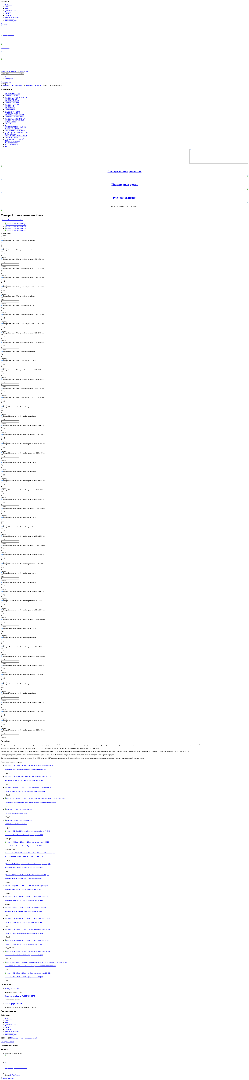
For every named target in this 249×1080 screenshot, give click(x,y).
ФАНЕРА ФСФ (10, 108)
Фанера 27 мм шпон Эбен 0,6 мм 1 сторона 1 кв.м (19, 684)
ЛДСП (7, 146)
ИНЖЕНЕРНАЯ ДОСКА (13, 129)
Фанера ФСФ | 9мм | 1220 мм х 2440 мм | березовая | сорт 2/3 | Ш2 (23, 922)
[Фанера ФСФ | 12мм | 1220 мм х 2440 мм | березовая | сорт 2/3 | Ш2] (27, 864)
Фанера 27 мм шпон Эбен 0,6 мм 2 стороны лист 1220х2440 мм (24, 730)
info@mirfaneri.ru (14, 1075)
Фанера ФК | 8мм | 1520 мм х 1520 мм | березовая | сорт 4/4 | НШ (23, 846)
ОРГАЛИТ (8, 123)
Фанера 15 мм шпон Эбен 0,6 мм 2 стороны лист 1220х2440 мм (24, 508)
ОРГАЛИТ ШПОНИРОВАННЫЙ (16, 136)
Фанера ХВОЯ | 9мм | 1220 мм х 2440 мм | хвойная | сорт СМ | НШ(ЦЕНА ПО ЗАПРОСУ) (30, 802)
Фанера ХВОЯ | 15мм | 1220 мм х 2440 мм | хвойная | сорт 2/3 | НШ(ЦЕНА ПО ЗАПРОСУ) (30, 966)
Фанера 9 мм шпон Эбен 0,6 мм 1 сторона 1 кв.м (19, 351)
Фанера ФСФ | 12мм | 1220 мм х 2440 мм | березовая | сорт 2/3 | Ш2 (24, 867)
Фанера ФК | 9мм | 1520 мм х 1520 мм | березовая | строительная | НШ (25, 791)
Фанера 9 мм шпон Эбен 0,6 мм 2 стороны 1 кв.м (19, 360)
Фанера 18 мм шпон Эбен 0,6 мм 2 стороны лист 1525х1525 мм (24, 545)
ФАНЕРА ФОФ (10, 109)
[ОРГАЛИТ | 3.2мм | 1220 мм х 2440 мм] (18, 809)
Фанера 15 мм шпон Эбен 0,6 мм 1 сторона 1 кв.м (19, 462)
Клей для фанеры (10, 134)
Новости (7, 1022)
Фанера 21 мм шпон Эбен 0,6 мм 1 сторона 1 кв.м (19, 573)
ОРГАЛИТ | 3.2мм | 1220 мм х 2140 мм (16, 824)
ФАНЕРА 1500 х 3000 (12, 102)
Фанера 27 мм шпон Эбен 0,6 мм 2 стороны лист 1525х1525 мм (24, 711)
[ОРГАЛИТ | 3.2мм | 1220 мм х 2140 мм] (18, 820)
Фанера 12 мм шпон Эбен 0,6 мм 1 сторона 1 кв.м (19, 407)
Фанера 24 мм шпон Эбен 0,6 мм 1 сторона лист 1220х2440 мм (24, 665)
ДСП (6, 125)
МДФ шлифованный (11, 144)
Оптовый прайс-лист (12, 1031)
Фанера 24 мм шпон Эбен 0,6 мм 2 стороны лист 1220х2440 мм (24, 674)
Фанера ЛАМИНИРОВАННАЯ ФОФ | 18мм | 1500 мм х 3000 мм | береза (25, 856)
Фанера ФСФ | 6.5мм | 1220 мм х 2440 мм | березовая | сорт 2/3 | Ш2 (24, 780)
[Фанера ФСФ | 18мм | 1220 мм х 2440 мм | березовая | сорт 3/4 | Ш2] (27, 951)
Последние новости (7, 1042)
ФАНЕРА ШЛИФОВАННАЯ (14, 116)
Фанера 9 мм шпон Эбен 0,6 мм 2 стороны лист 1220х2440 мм (23, 397)
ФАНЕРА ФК (9, 106)
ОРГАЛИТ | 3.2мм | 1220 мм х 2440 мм (16, 813)
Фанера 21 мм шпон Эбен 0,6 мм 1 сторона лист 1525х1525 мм (24, 591)
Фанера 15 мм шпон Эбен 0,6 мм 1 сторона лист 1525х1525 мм (24, 480)
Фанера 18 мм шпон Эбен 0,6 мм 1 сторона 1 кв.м (19, 517)
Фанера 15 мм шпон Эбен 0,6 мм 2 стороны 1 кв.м (19, 471)
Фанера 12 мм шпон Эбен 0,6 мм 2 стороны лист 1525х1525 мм (24, 434)
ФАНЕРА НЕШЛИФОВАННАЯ (15, 118)
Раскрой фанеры (124, 197)
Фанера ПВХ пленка (11, 137)
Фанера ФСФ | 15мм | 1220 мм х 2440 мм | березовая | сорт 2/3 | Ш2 (24, 977)
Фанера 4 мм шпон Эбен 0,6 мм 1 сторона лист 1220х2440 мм (23, 277)
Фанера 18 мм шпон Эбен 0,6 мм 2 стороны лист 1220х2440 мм (24, 564)
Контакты (4, 24)
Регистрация (9, 79)
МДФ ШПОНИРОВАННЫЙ (14, 139)
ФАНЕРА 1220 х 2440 (12, 101)
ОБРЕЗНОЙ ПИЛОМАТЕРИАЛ (15, 130)
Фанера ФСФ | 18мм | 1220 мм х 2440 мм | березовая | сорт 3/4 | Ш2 (24, 955)
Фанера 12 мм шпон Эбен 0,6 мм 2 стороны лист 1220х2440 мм (24, 453)
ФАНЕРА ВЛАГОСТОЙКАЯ (14, 115)
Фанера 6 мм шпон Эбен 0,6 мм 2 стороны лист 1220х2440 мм (23, 342)
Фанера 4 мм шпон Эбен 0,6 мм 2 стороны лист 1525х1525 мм (23, 268)
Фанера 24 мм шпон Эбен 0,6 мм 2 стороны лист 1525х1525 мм (24, 656)
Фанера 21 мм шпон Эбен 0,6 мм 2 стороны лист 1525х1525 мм (24, 601)
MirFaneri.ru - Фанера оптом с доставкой (23, 1038)
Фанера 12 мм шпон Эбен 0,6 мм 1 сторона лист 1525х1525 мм (24, 425)
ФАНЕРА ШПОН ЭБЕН (33, 85)
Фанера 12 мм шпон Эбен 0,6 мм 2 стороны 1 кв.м (19, 416)
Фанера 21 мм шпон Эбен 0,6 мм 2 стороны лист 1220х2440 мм (24, 619)
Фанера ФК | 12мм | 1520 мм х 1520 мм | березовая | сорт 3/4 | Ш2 (23, 878)
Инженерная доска (124, 184)
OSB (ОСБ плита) (11, 122)
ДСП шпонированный (12, 141)
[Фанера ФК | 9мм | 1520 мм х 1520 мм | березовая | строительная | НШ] (28, 787)
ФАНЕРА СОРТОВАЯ (12, 111)
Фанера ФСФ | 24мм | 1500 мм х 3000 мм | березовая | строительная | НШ (25, 769)
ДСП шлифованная (11, 143)
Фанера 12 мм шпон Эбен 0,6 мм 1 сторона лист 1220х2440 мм (24, 444)
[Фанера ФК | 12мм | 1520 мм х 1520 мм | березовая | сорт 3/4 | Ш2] (27, 875)
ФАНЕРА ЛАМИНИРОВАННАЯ (16, 97)
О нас (6, 1020)
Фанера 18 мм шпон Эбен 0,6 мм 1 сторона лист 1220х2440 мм (24, 554)
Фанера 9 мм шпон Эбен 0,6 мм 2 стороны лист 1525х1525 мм (23, 379)
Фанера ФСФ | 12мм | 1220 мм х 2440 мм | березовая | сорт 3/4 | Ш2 (24, 933)
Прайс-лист (8, 1019)
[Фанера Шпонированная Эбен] (12, 220)
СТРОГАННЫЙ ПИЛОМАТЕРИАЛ (17, 132)
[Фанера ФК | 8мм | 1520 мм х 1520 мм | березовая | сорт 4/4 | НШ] (27, 842)
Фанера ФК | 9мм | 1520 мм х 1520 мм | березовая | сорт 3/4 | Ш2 (23, 889)
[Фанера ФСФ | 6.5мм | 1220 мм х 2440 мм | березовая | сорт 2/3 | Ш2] (28, 776)
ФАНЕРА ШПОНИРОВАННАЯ (12, 85)
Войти (7, 77)
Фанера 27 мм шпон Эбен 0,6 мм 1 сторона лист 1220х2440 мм (24, 721)
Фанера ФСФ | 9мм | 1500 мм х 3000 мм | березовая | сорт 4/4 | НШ (24, 835)
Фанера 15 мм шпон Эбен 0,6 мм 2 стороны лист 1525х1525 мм (24, 490)
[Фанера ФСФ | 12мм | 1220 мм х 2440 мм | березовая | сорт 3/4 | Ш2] (27, 929)
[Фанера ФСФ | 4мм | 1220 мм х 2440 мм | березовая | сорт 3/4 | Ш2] (27, 940)
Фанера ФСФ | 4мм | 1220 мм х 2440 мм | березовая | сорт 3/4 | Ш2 (23, 944)
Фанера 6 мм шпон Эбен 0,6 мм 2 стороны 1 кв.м (19, 305)
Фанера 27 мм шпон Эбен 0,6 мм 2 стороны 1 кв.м (19, 693)
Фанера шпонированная (125, 171)
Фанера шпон (9, 1033)
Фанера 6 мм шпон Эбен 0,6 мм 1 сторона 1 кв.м (19, 296)
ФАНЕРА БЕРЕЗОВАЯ (12, 94)
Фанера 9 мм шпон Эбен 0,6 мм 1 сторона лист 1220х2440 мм (23, 388)
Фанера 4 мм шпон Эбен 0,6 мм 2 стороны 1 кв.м (19, 250)
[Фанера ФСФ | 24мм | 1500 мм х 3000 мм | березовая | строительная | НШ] (29, 765)
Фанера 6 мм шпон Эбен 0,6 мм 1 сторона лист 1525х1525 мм (23, 314)
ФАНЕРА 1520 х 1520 (12, 99)
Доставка (8, 1026)
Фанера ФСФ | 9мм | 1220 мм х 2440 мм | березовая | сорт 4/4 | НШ (24, 900)
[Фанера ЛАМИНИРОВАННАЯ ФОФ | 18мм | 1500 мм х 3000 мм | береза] (30, 853)
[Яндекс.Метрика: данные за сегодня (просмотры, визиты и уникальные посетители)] (7, 1078)
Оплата (7, 1027)
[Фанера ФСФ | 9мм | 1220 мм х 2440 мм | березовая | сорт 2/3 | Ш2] (27, 918)
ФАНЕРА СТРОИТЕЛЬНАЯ (14, 120)
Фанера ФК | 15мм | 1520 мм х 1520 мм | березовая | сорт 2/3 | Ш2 (23, 911)
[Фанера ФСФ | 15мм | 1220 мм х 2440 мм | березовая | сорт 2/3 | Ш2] (27, 973)
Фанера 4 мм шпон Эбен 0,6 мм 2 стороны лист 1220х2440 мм (23, 287)
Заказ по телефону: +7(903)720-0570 (20, 996)
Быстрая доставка (12, 988)
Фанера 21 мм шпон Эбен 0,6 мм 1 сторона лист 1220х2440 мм (24, 610)
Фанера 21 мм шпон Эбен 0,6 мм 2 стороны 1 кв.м (19, 582)
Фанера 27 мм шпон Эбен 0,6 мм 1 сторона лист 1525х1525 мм (24, 702)
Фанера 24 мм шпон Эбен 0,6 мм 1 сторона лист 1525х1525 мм (24, 647)
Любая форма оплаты (14, 1004)
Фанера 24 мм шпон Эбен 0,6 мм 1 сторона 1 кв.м (19, 628)
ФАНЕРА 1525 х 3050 (12, 104)
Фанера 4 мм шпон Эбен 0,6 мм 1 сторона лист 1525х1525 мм (23, 259)
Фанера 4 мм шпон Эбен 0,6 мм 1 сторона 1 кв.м (19, 240)
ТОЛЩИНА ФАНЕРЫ (12, 113)
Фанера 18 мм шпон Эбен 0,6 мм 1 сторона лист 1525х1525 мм (24, 536)
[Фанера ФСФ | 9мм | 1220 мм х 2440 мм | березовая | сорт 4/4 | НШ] (27, 896)
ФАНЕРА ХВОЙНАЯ (12, 95)
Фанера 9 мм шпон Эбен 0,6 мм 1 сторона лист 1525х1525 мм (23, 370)
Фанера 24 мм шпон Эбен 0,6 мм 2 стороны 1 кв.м (19, 637)
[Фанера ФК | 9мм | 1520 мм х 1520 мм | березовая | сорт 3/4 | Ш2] (26, 885)
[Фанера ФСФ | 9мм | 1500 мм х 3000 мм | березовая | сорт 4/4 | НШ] (27, 831)
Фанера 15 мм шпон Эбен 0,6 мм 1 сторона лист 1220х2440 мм (24, 499)
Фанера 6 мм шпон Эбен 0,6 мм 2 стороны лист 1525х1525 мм (23, 324)
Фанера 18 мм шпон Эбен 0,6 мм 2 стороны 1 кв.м (19, 527)
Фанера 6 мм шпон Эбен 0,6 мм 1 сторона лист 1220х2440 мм (23, 333)
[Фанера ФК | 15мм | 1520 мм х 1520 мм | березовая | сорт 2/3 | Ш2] (27, 907)
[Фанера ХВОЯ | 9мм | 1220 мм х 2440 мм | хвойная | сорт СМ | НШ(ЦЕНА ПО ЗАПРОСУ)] (35, 798)
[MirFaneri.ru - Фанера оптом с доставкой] (15, 71)
